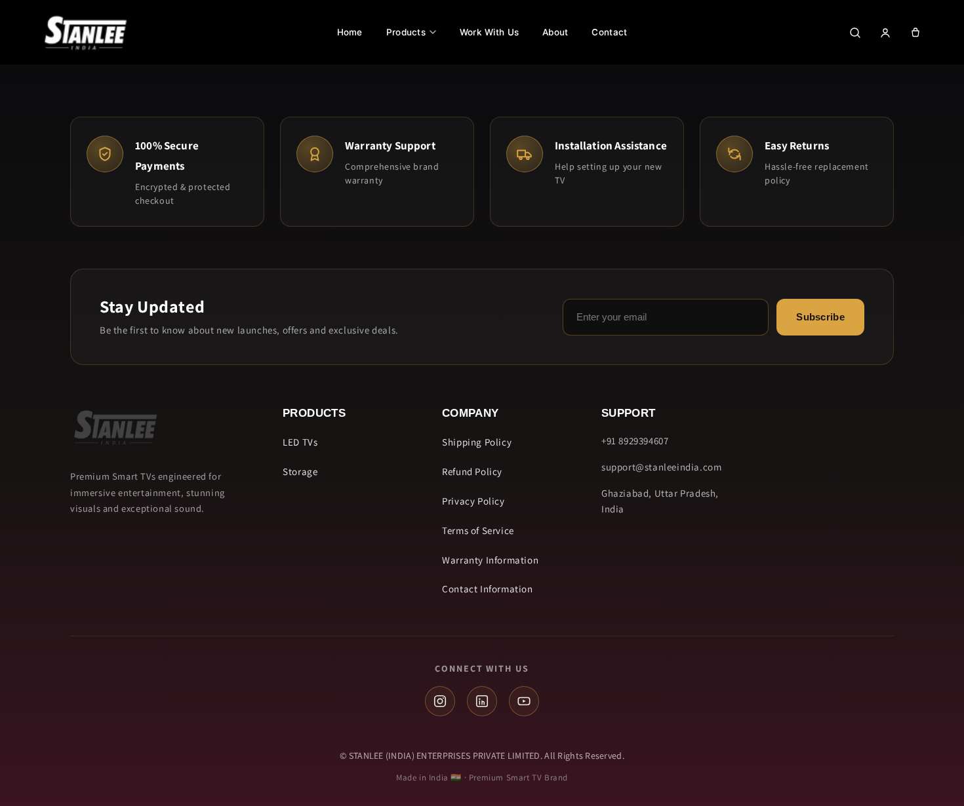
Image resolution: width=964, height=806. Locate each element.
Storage (300, 471)
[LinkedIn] (482, 701)
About (555, 32)
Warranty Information (490, 560)
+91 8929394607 (634, 440)
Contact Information (487, 589)
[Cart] (915, 32)
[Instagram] (440, 701)
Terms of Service (478, 530)
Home (350, 32)
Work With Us (489, 32)
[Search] (855, 32)
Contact (609, 32)
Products (406, 32)
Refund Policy (472, 471)
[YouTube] (524, 701)
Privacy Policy (473, 501)
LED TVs (300, 442)
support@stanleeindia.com (661, 467)
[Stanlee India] (85, 32)
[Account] (885, 32)
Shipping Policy (477, 442)
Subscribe (820, 316)
